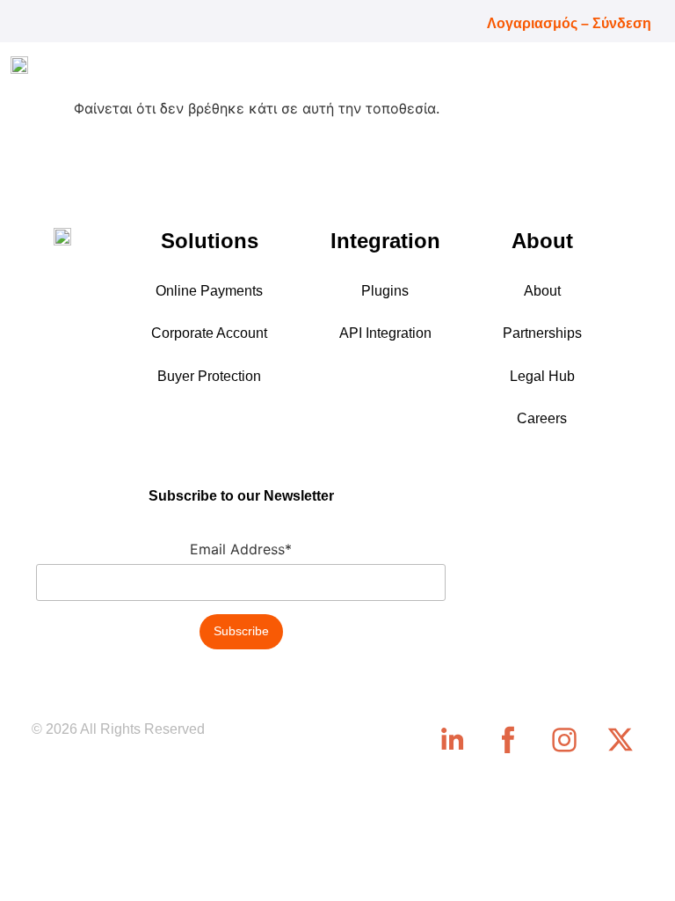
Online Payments (209, 290)
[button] (649, 70)
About (542, 290)
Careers (542, 418)
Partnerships (542, 333)
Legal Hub (542, 376)
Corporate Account (209, 333)
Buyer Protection (209, 376)
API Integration (385, 333)
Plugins (385, 290)
